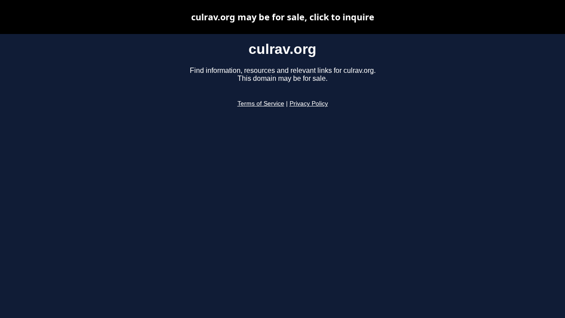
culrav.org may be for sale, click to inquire (282, 17)
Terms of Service (260, 103)
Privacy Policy (309, 103)
